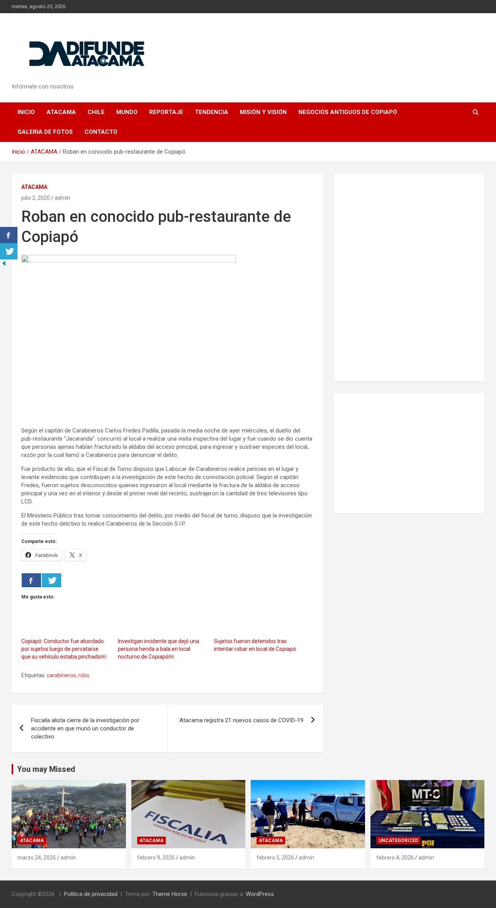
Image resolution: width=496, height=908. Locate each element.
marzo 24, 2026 (36, 857)
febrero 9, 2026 (156, 857)
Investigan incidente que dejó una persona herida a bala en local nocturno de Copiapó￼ (158, 649)
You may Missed (46, 769)
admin (62, 198)
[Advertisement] (409, 453)
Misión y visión (263, 112)
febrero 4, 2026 (395, 857)
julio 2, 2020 (35, 198)
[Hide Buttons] (4, 263)
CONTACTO (100, 131)
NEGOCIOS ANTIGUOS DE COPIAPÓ (347, 112)
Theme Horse (169, 894)
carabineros (61, 675)
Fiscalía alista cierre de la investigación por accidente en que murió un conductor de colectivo (85, 728)
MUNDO (127, 112)
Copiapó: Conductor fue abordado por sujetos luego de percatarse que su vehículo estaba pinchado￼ (63, 649)
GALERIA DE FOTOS (45, 131)
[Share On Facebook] (31, 580)
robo (84, 675)
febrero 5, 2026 (275, 857)
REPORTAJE (166, 112)
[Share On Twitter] (51, 580)
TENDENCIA (211, 112)
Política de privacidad (90, 894)
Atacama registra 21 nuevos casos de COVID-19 (241, 720)
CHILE (96, 112)
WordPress (260, 894)
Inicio (26, 112)
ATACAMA (61, 112)
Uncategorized (398, 840)
